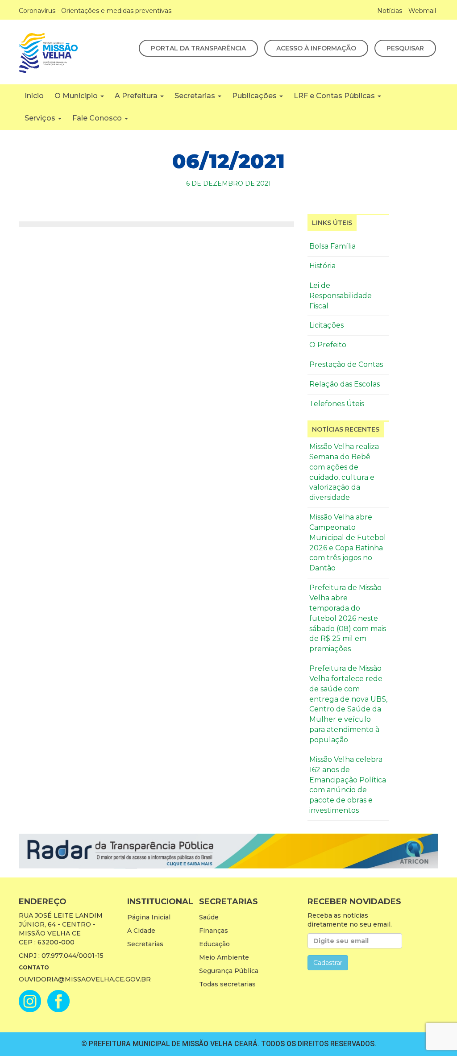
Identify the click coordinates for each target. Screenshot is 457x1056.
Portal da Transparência (198, 48)
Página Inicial (148, 917)
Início (34, 95)
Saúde (209, 917)
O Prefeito (327, 345)
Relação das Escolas (344, 384)
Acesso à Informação (316, 48)
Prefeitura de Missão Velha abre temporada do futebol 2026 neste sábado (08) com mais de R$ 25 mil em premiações (347, 618)
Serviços (41, 118)
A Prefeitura (137, 95)
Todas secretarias (227, 984)
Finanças (213, 931)
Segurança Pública (228, 971)
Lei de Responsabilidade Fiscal (340, 295)
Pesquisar (405, 48)
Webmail (422, 11)
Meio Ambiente (224, 957)
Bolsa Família (332, 246)
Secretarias (195, 95)
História (322, 266)
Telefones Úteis (336, 403)
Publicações (255, 95)
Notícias (389, 11)
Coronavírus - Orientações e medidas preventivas (95, 11)
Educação (214, 944)
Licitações (326, 325)
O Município (77, 95)
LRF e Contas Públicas (335, 95)
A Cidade (141, 931)
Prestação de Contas (346, 364)
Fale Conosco (98, 118)
